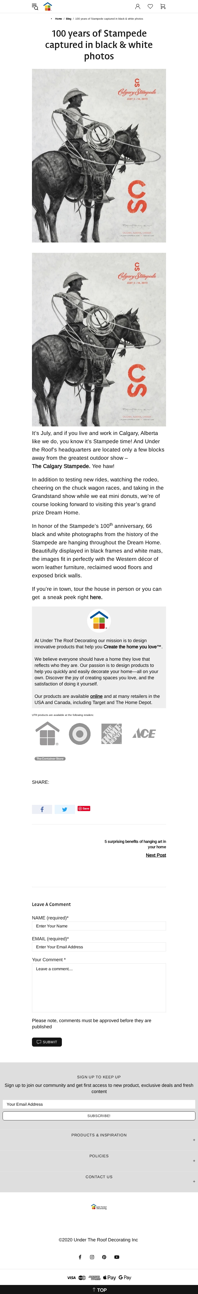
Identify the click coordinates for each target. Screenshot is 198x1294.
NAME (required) (49, 917)
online (96, 696)
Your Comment (48, 959)
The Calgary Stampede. (61, 466)
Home (58, 18)
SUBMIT (50, 1042)
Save (86, 808)
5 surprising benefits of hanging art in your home (135, 844)
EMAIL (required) (49, 938)
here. (96, 597)
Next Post (156, 855)
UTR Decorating (47, 6)
